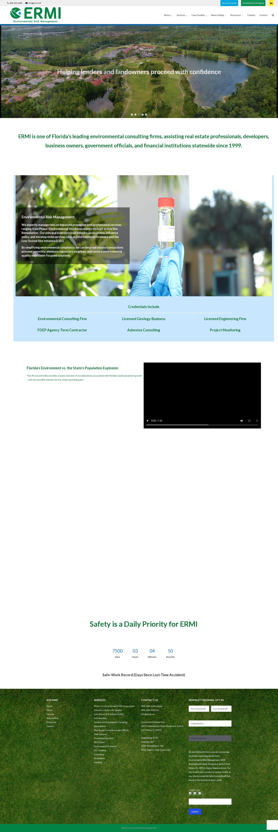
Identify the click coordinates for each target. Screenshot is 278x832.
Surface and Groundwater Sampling (110, 722)
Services (181, 15)
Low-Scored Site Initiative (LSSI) (109, 714)
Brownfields (99, 758)
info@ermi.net (34, 3)
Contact (263, 15)
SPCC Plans (99, 742)
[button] (5, 71)
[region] (139, 71)
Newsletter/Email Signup (253, 3)
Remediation (100, 726)
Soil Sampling (100, 718)
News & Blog (217, 15)
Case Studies (198, 15)
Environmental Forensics (105, 746)
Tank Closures (100, 734)
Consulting (99, 754)
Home (49, 706)
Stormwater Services (103, 738)
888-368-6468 (16, 3)
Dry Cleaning (100, 750)
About (167, 15)
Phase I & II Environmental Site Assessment (114, 706)
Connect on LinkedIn (271, 3)
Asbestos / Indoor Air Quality (108, 710)
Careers (251, 15)
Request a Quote (229, 3)
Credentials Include (143, 307)
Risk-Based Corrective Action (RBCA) (111, 730)
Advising (98, 762)
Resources (235, 15)
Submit (195, 811)
